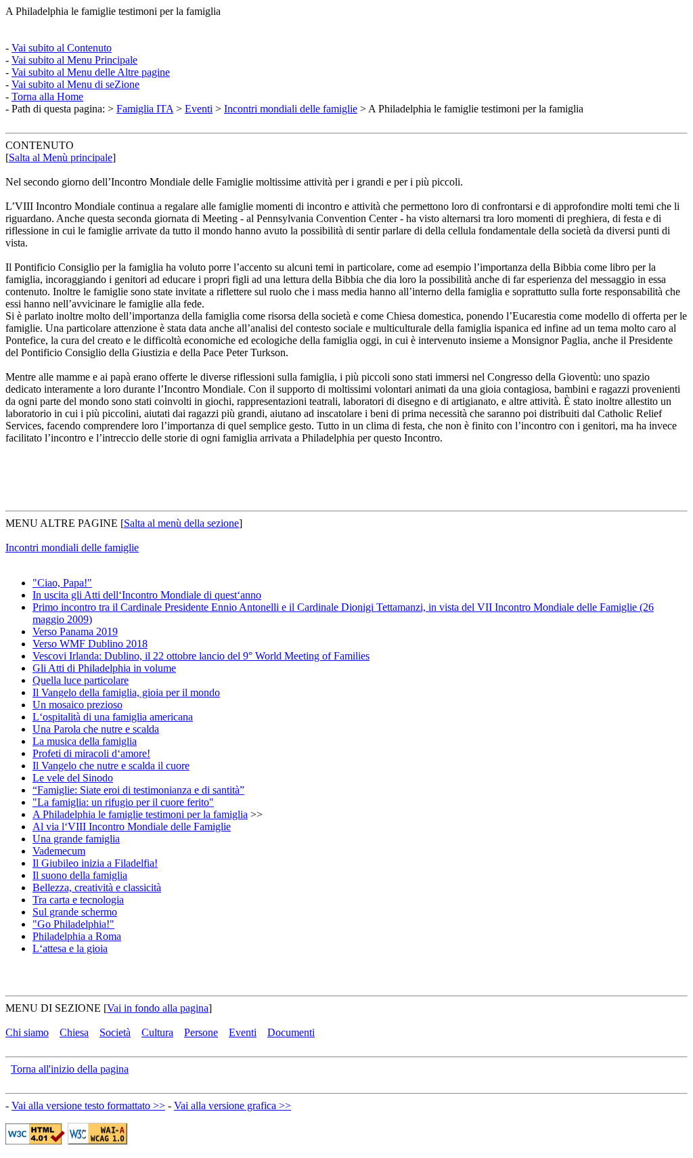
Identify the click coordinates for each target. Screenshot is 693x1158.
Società (115, 1032)
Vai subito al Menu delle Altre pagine (91, 72)
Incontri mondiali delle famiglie (290, 108)
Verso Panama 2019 (75, 631)
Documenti (291, 1032)
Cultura (157, 1032)
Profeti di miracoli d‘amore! (91, 753)
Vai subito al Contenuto (62, 47)
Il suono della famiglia (79, 875)
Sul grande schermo (74, 912)
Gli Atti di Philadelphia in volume (104, 668)
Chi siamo (27, 1032)
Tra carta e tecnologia (78, 899)
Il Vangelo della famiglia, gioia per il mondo (126, 692)
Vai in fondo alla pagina (157, 1008)
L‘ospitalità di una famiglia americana (112, 717)
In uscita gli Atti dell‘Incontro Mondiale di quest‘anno (146, 595)
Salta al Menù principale (60, 157)
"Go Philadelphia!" (73, 924)
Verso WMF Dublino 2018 (90, 643)
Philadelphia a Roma (76, 936)
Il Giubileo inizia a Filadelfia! (95, 863)
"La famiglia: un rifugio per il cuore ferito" (123, 802)
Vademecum (58, 851)
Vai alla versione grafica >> (232, 1105)
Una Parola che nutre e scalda (95, 729)
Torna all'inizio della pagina (70, 1069)
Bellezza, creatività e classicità (96, 887)
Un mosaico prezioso (77, 704)
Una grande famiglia (76, 838)
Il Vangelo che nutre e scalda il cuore (110, 765)
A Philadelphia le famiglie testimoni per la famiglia (140, 814)
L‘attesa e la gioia (70, 948)
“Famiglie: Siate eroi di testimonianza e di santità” (138, 790)
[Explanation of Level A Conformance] (97, 1140)
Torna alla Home (47, 96)
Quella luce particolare (80, 680)
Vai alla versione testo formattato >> (88, 1105)
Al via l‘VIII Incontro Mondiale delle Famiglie (131, 826)
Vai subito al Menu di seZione (75, 84)
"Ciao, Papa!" (62, 582)
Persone (201, 1032)
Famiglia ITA (144, 108)
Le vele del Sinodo (72, 778)
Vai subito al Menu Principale (74, 60)
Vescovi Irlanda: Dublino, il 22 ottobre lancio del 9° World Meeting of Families (201, 656)
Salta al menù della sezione (181, 523)
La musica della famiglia (84, 741)
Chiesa (74, 1032)
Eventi (199, 108)
